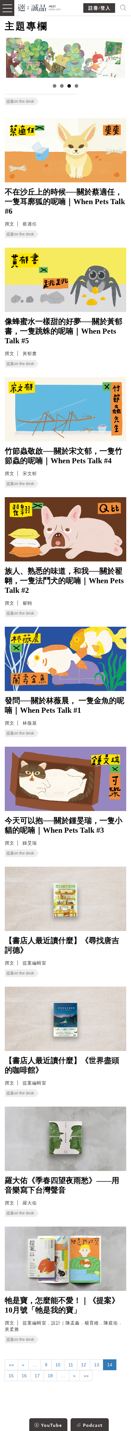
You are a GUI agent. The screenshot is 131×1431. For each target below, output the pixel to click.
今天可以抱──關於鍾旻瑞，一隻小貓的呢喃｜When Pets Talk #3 (63, 825)
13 (96, 1364)
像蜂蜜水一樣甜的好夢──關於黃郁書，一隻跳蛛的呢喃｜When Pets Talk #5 (63, 331)
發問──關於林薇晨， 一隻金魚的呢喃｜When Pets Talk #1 (64, 705)
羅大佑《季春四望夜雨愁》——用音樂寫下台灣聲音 (62, 1185)
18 (50, 1375)
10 (57, 1364)
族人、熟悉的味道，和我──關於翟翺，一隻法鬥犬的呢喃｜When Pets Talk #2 (64, 580)
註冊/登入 (99, 8)
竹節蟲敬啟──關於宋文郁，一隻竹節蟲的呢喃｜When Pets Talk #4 (63, 456)
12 (83, 1364)
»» (86, 1375)
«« (11, 1364)
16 (24, 1375)
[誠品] (39, 7)
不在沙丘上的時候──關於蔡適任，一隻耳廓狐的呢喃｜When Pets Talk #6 (65, 201)
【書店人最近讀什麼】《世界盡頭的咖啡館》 (62, 1065)
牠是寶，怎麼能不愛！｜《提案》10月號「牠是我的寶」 (62, 1305)
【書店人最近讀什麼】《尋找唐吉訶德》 (62, 945)
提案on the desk (20, 101)
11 (70, 1364)
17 (37, 1375)
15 (11, 1375)
